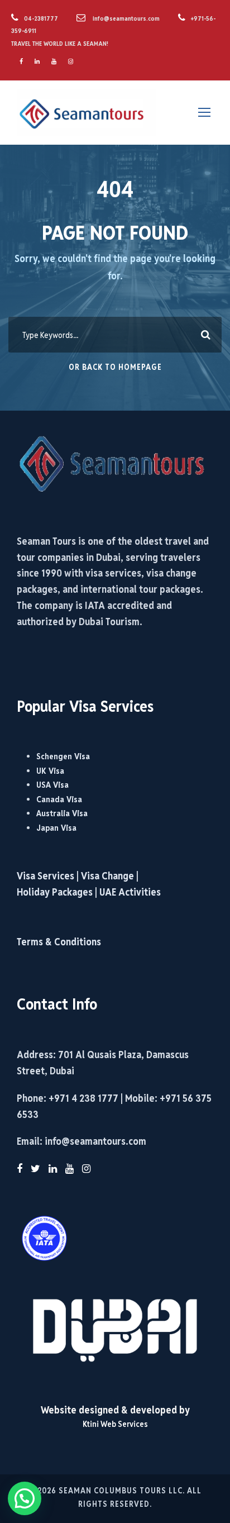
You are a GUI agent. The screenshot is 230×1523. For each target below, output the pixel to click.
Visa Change (107, 875)
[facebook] (21, 61)
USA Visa (52, 784)
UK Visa (50, 770)
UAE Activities (130, 892)
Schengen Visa (63, 756)
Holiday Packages (55, 892)
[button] (24, 1498)
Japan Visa (56, 827)
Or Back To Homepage (115, 367)
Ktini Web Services (115, 1424)
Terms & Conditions (59, 941)
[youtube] (53, 61)
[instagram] (70, 61)
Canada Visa (59, 799)
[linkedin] (37, 61)
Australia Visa (62, 813)
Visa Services (46, 875)
